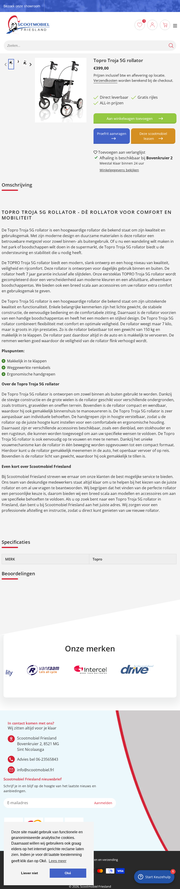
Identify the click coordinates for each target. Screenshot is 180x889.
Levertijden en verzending (100, 860)
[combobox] (90, 45)
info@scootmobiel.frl (35, 769)
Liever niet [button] (29, 873)
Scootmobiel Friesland (95, 886)
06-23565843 (47, 759)
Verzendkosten (105, 80)
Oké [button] (68, 873)
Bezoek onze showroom (22, 6)
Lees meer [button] (57, 861)
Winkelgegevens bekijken (119, 170)
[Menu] (175, 25)
